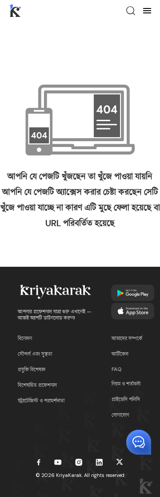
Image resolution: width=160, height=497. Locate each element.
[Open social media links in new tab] (38, 462)
